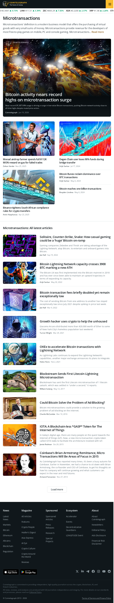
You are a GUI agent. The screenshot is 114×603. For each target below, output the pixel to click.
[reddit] (109, 572)
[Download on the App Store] (11, 572)
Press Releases (50, 526)
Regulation (8, 551)
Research (50, 533)
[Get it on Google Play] (28, 572)
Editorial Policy (98, 530)
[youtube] (104, 572)
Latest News (6, 518)
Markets (7, 524)
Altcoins (6, 540)
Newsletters (97, 524)
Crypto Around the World (28, 555)
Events (69, 521)
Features (26, 521)
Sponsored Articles (51, 518)
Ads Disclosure (99, 535)
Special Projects (49, 540)
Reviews (25, 562)
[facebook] (93, 572)
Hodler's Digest (29, 532)
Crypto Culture (28, 548)
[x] (77, 572)
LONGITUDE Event (74, 535)
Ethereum (7, 535)
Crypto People (28, 527)
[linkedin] (82, 572)
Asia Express (27, 537)
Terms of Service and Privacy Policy (96, 598)
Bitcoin (6, 530)
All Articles (26, 516)
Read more (98, 32)
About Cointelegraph (98, 518)
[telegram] (88, 572)
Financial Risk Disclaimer (98, 542)
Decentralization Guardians (73, 528)
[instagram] (98, 572)
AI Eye (24, 543)
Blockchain (8, 546)
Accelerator (71, 516)
